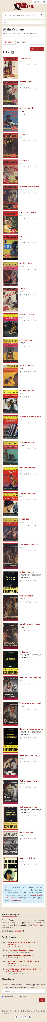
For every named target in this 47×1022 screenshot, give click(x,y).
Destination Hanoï (27, 467)
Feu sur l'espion (26, 832)
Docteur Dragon (26, 596)
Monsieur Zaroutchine (29, 186)
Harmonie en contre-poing (31, 729)
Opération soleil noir (28, 807)
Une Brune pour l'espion (29, 755)
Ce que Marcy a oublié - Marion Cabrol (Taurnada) (22, 962)
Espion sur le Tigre (27, 212)
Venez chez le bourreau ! (30, 703)
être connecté (15, 900)
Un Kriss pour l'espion (28, 781)
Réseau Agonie (25, 340)
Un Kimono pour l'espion (30, 677)
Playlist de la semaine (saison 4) (19, 955)
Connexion (38, 2)
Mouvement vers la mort (30, 416)
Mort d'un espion (26, 314)
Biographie (9, 42)
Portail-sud (24, 160)
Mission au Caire (26, 391)
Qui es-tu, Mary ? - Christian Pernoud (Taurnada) (22, 943)
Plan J (21, 236)
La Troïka (23, 652)
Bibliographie (22, 42)
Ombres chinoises (27, 365)
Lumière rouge (25, 263)
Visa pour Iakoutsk (27, 493)
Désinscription (23, 997)
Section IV (23, 134)
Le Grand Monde (26, 108)
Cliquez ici (37, 925)
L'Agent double (25, 82)
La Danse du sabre (27, 572)
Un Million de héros (27, 858)
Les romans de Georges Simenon (20, 950)
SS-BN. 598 (24, 519)
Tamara (23, 288)
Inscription (8, 997)
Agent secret (25, 58)
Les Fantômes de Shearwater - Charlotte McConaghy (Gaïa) (23, 970)
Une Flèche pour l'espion (29, 624)
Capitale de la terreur (28, 544)
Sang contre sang (27, 442)
